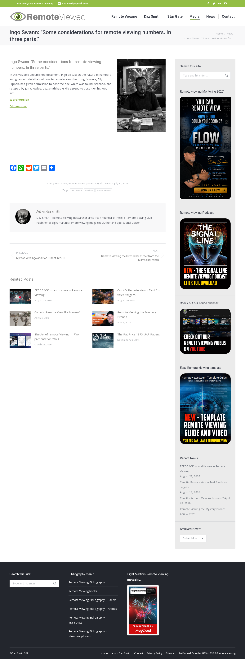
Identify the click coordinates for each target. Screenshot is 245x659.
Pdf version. (18, 106)
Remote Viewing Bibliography (87, 582)
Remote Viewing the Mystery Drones (136, 314)
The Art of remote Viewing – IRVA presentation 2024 (56, 336)
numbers (89, 190)
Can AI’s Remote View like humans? (57, 312)
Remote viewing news (81, 183)
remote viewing (104, 190)
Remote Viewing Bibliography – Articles (93, 609)
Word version (19, 99)
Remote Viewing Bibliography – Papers (92, 600)
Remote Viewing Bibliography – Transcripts (88, 620)
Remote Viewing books (83, 591)
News (64, 183)
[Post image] (20, 296)
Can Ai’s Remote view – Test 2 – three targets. (138, 292)
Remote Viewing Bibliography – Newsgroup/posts (88, 633)
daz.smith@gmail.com (75, 3)
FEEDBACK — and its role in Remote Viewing (58, 292)
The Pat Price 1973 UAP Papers (138, 334)
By (104, 183)
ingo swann (76, 190)
